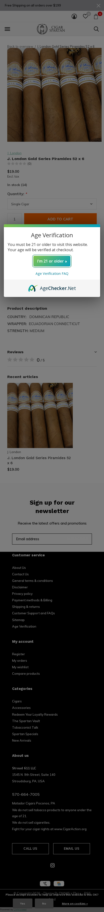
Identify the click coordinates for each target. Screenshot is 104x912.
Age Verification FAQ (52, 273)
